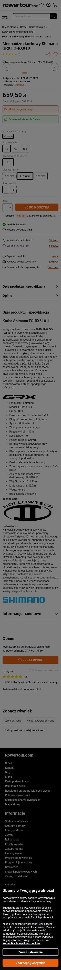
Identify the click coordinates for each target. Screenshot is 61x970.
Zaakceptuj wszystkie (30, 963)
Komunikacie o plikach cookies (21, 943)
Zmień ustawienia (30, 952)
